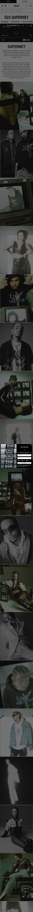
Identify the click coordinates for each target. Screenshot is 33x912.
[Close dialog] (31, 445)
